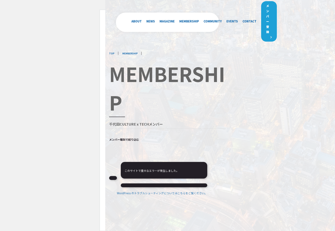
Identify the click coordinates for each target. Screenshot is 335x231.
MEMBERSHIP (189, 21)
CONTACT (249, 21)
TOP (111, 53)
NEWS (150, 21)
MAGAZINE (167, 21)
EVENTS (232, 21)
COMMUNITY (213, 21)
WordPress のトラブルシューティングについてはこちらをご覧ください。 (162, 193)
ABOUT (136, 21)
